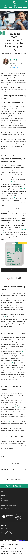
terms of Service (5, 503)
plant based (6, 6)
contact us (4, 495)
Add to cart (14, 269)
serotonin (10, 6)
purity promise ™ (6, 508)
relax (25, 6)
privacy (3, 498)
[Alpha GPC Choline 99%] (14, 254)
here (20, 198)
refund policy (4, 500)
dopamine (20, 6)
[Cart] (25, 2)
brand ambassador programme (9, 505)
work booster (15, 6)
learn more (14, 274)
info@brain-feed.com (7, 529)
